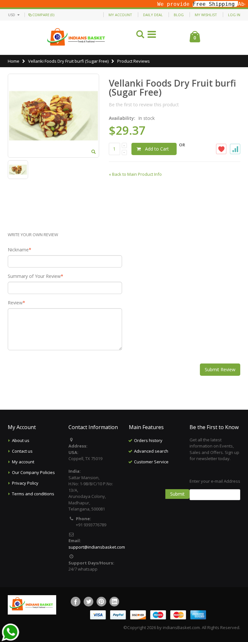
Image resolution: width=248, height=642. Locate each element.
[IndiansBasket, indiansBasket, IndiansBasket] (76, 37)
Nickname (18, 249)
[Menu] (152, 35)
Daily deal (153, 14)
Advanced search (151, 451)
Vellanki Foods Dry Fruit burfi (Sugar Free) (68, 61)
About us (20, 440)
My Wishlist (206, 14)
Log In (234, 14)
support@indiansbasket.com (96, 547)
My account (23, 462)
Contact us (22, 451)
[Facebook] (75, 601)
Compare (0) (43, 14)
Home (13, 61)
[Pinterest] (101, 601)
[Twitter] (88, 601)
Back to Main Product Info (135, 174)
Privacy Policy (25, 483)
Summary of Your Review (34, 276)
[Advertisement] (169, 499)
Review (15, 302)
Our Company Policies (33, 472)
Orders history (148, 440)
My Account (120, 14)
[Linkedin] (114, 601)
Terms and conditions (33, 494)
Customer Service (151, 462)
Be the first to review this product (144, 104)
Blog (179, 14)
